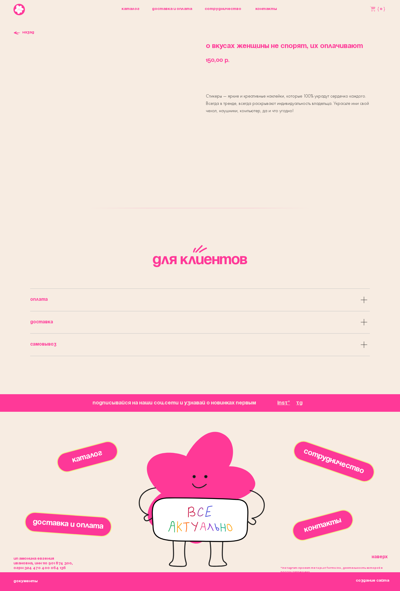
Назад (28, 32)
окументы (25, 581)
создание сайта (372, 580)
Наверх (380, 557)
